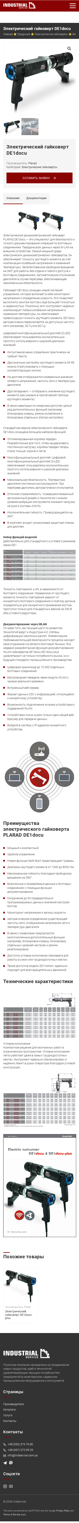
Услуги (7, 1415)
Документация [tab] (36, 198)
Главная (8, 34)
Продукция (23, 34)
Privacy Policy (62, 1510)
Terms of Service (11, 1514)
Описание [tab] (13, 198)
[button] (69, 48)
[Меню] (73, 6)
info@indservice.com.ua (22, 1455)
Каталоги (9, 1409)
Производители (13, 1404)
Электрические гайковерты (51, 34)
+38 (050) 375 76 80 (20, 1444)
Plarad (32, 163)
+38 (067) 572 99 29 (20, 1450)
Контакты (9, 1421)
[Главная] (19, 4)
